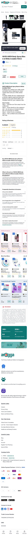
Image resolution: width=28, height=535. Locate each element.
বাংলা (24, 83)
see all (25, 230)
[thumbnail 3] (16, 17)
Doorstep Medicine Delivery (8, 427)
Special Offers (4, 447)
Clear (5, 142)
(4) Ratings (15, 65)
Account (3, 442)
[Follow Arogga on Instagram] (8, 509)
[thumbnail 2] (11, 17)
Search (24, 6)
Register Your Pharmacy (6, 444)
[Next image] (23, 32)
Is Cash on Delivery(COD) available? (10, 206)
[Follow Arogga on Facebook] (5, 509)
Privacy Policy (4, 409)
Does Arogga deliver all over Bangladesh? (11, 200)
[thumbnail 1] (6, 17)
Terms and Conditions (6, 411)
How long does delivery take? (8, 213)
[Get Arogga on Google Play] (4, 500)
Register (22, 48)
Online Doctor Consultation (7, 422)
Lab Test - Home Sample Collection (9, 424)
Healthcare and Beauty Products (9, 429)
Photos (11, 142)
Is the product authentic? (7, 191)
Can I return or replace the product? (10, 220)
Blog (2, 438)
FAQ (2, 440)
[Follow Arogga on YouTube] (11, 509)
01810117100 (11, 458)
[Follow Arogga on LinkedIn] (2, 509)
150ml (5, 71)
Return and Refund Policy (7, 414)
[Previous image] (4, 32)
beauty (20, 164)
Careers (3, 407)
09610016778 (10, 455)
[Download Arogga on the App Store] (12, 500)
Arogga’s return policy (6, 224)
